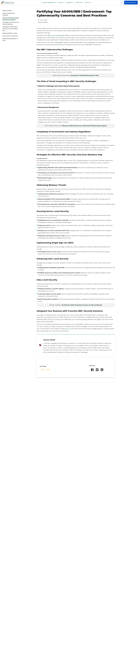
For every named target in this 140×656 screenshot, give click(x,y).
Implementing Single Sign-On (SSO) (10, 39)
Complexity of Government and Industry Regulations (10, 23)
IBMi (48, 369)
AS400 (43, 369)
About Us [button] (88, 2)
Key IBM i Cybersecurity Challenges (8, 14)
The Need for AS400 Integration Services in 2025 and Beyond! (81, 305)
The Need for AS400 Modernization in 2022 (84, 75)
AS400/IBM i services (62, 42)
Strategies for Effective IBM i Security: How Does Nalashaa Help (10, 28)
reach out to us (66, 328)
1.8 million (56, 60)
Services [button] (61, 2)
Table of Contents (7, 10)
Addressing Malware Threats (9, 33)
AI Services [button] (79, 2)
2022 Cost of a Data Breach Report (58, 35)
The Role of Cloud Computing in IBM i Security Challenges (10, 18)
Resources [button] (69, 2)
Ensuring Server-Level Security (10, 36)
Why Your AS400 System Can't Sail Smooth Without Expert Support (84, 125)
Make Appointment (130, 2)
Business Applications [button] (49, 2)
